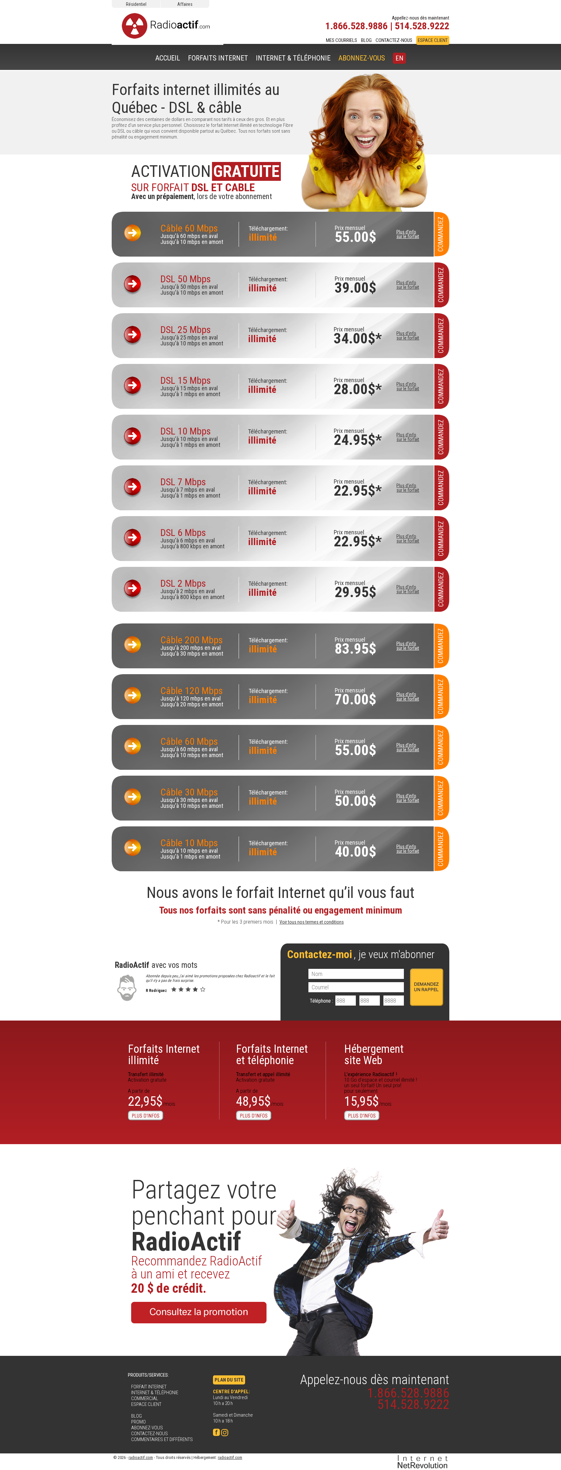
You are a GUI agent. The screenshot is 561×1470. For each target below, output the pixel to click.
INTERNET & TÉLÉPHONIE (293, 58)
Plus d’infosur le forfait (407, 234)
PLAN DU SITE (229, 1380)
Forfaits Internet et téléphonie (272, 1054)
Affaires (185, 4)
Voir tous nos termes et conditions (312, 922)
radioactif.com (141, 1457)
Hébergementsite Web (374, 1054)
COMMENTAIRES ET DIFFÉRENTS (162, 1439)
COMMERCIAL (144, 1398)
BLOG (366, 40)
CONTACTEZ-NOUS (394, 40)
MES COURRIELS (341, 40)
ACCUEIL (167, 58)
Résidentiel (136, 4)
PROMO (138, 1422)
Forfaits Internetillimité (164, 1054)
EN (399, 58)
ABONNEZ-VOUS (361, 58)
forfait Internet (280, 892)
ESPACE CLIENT (433, 40)
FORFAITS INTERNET (218, 58)
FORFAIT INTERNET (149, 1387)
